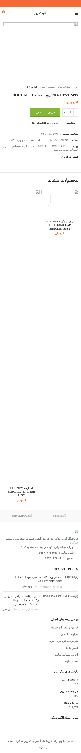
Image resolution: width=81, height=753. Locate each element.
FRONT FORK (58, 146)
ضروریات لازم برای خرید (63, 641)
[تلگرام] (33, 3)
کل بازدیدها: (71, 702)
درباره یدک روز (69, 634)
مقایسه (70, 123)
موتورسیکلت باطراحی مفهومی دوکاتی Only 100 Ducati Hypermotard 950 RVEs (22, 600)
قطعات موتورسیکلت (66, 149)
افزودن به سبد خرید (45, 112)
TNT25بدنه (50, 140)
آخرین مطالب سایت (66, 654)
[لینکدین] (38, 3)
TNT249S (32, 86)
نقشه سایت (71, 661)
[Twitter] (47, 3)
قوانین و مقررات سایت (64, 627)
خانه (76, 86)
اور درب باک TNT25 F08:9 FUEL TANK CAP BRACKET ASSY (59, 225)
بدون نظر (27, 586)
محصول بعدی (5, 87)
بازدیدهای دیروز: (68, 691)
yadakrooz (17, 146)
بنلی (42, 86)
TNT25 (30, 146)
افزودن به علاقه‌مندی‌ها (45, 123)
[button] (46, 202)
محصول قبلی (13, 87)
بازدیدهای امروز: (68, 679)
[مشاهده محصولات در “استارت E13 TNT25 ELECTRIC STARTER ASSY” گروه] (8, 202)
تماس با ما (72, 647)
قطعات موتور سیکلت (59, 86)
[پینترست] (42, 3)
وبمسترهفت (42, 747)
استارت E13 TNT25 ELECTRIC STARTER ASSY (21, 492)
